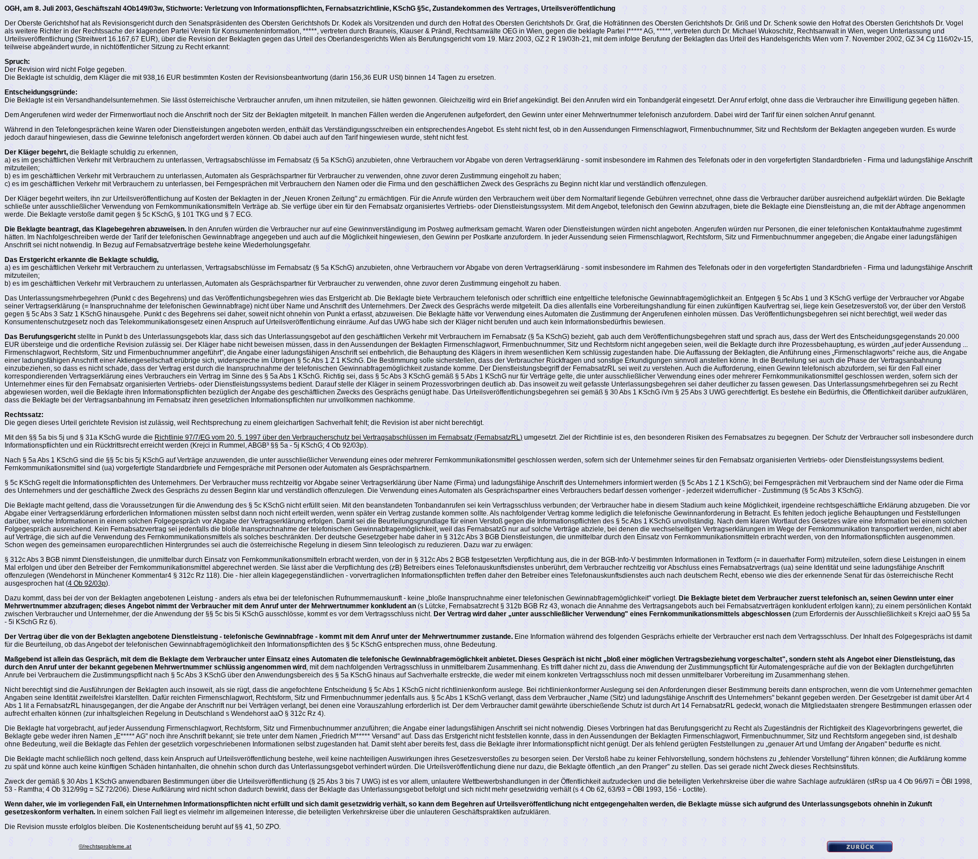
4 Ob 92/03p (87, 583)
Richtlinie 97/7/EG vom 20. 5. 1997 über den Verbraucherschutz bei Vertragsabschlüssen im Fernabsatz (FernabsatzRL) (338, 437)
